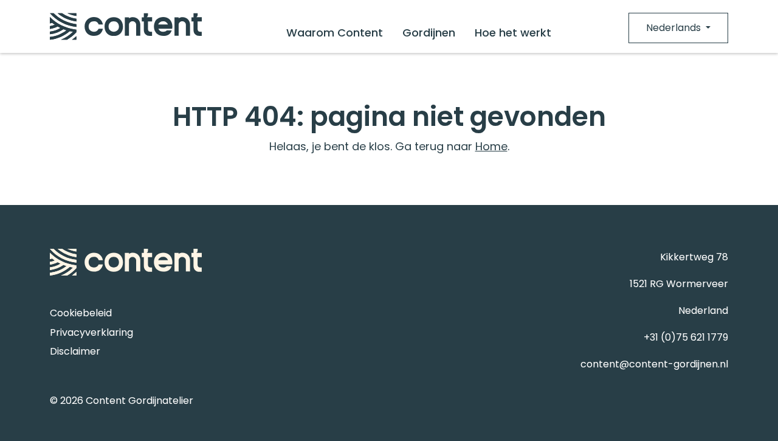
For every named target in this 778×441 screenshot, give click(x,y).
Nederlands (674, 28)
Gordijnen (428, 32)
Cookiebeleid (81, 313)
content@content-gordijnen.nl (654, 364)
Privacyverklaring (91, 332)
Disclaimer (75, 351)
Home (491, 146)
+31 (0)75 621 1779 (686, 337)
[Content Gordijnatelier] (126, 26)
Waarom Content (334, 32)
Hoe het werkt (513, 32)
